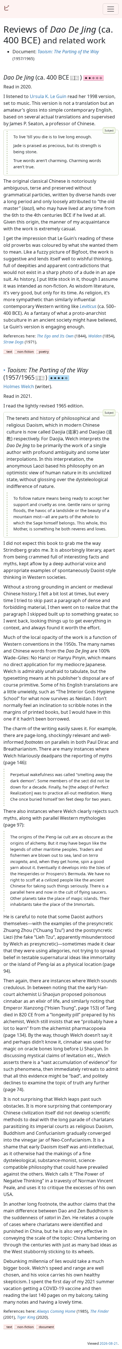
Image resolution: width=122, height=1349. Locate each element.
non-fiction (25, 351)
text (9, 351)
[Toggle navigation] (111, 9)
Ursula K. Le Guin (48, 96)
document (46, 1327)
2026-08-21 (109, 1343)
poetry (44, 351)
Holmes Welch (18, 386)
